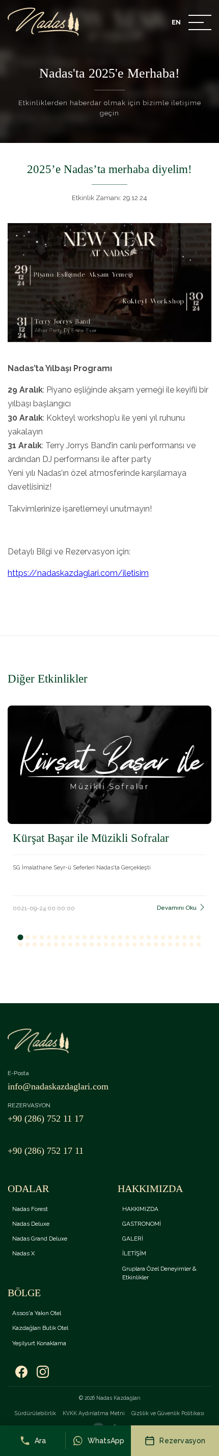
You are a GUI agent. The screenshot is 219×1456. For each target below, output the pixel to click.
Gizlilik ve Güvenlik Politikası (167, 1413)
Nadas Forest (30, 1208)
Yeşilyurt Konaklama (39, 1343)
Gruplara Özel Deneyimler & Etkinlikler (159, 1273)
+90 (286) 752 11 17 (46, 1118)
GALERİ (132, 1238)
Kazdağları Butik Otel (40, 1327)
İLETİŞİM (134, 1253)
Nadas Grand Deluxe (39, 1238)
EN (176, 22)
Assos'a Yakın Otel (36, 1313)
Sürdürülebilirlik (35, 1413)
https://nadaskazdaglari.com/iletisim (78, 573)
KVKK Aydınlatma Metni (94, 1413)
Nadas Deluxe (30, 1223)
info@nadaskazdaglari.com (58, 1086)
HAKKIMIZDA (140, 1208)
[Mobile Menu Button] (199, 24)
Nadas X (23, 1253)
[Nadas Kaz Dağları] (43, 22)
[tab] (20, 937)
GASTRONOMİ (141, 1223)
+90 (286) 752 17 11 (46, 1151)
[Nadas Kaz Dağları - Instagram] (43, 1372)
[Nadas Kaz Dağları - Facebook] (21, 1372)
